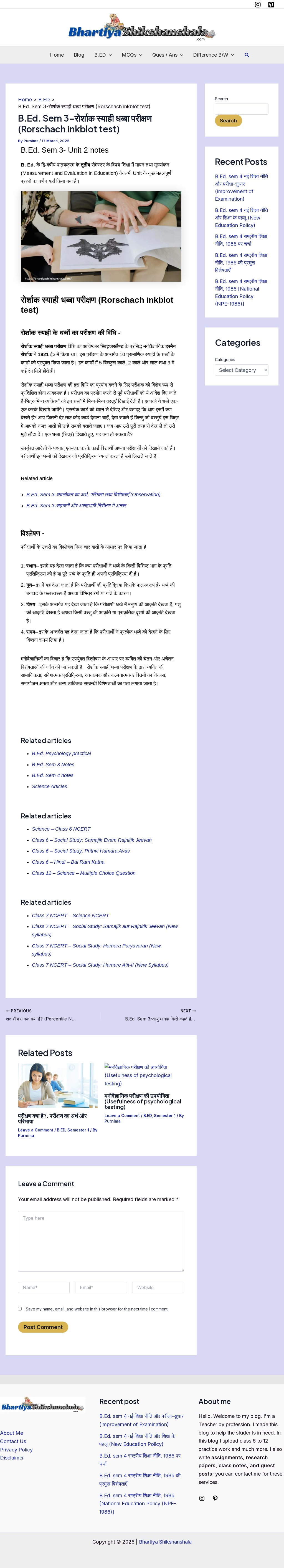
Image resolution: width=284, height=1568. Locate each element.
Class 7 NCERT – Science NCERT (70, 915)
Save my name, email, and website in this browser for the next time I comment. (97, 1309)
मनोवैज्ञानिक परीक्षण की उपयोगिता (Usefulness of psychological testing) (143, 1101)
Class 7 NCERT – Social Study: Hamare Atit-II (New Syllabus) (100, 965)
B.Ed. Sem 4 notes (52, 775)
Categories (225, 359)
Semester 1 (78, 1130)
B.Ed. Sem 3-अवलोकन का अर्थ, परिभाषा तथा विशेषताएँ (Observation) (93, 494)
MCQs (129, 55)
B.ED (100, 55)
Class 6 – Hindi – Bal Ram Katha (68, 862)
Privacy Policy (16, 1450)
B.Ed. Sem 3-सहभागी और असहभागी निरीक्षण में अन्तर (76, 505)
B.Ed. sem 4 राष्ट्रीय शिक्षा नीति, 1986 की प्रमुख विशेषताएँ (241, 262)
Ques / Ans (165, 55)
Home (57, 55)
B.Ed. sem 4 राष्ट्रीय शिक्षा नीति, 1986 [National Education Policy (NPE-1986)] (137, 1504)
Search (221, 98)
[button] (109, 55)
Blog (79, 55)
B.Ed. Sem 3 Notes (53, 764)
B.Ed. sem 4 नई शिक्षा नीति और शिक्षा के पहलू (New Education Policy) (241, 217)
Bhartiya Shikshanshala (165, 1542)
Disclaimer (12, 1458)
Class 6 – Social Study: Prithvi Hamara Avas (81, 851)
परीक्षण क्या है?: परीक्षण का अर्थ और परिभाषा (52, 1118)
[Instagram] (258, 4)
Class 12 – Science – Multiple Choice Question (84, 873)
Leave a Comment (35, 1130)
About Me (11, 1433)
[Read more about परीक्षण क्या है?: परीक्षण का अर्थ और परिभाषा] (58, 1085)
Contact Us (13, 1441)
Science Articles (50, 786)
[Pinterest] (271, 4)
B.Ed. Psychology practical (62, 753)
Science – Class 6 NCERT (61, 829)
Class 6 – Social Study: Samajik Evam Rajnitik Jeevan (92, 840)
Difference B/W (210, 55)
